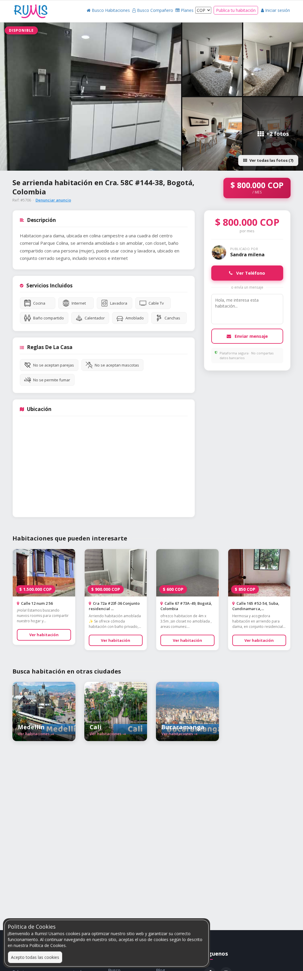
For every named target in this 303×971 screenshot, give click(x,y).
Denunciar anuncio (53, 200)
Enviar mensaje (250, 336)
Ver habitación (44, 634)
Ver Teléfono (250, 273)
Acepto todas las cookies (35, 957)
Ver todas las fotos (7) (271, 160)
